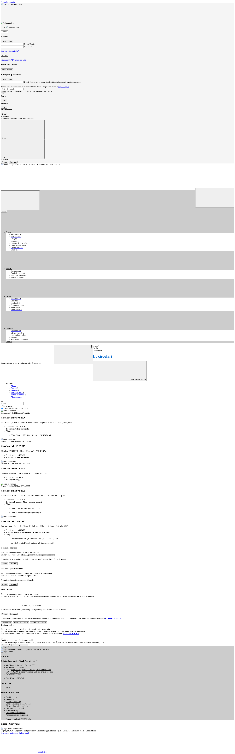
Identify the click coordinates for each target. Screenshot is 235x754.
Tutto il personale (18, 395)
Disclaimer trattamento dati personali (15, 733)
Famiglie (15, 390)
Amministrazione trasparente (17, 715)
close (4, 211)
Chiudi (4, 100)
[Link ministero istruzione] (12, 4)
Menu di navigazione (138, 379)
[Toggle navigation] (20, 200)
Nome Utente (29, 44)
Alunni (13, 386)
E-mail (26, 82)
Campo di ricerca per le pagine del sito (16, 363)
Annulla (4, 162)
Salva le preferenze (20, 645)
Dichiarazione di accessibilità (17, 706)
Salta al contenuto (8, 2)
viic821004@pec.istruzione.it (32, 672)
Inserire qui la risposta (32, 605)
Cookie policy (11, 697)
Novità (95, 348)
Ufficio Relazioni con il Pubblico (18, 704)
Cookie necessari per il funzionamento (16, 640)
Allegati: (9, 431)
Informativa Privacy (13, 702)
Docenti (14, 388)
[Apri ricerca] (214, 197)
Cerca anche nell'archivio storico (16, 408)
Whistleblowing (12, 710)
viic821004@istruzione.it (31, 670)
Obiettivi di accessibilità (15, 708)
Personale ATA (17, 393)
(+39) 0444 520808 (16, 667)
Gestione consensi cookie (15, 713)
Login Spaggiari (63, 87)
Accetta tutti (38, 623)
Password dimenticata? (10, 51)
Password (28, 46)
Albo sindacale (16, 397)
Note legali (10, 699)
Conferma (13, 162)
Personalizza (6, 623)
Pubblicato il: (11, 427)
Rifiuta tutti (21, 623)
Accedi (4, 32)
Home (95, 346)
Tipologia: (10, 429)
